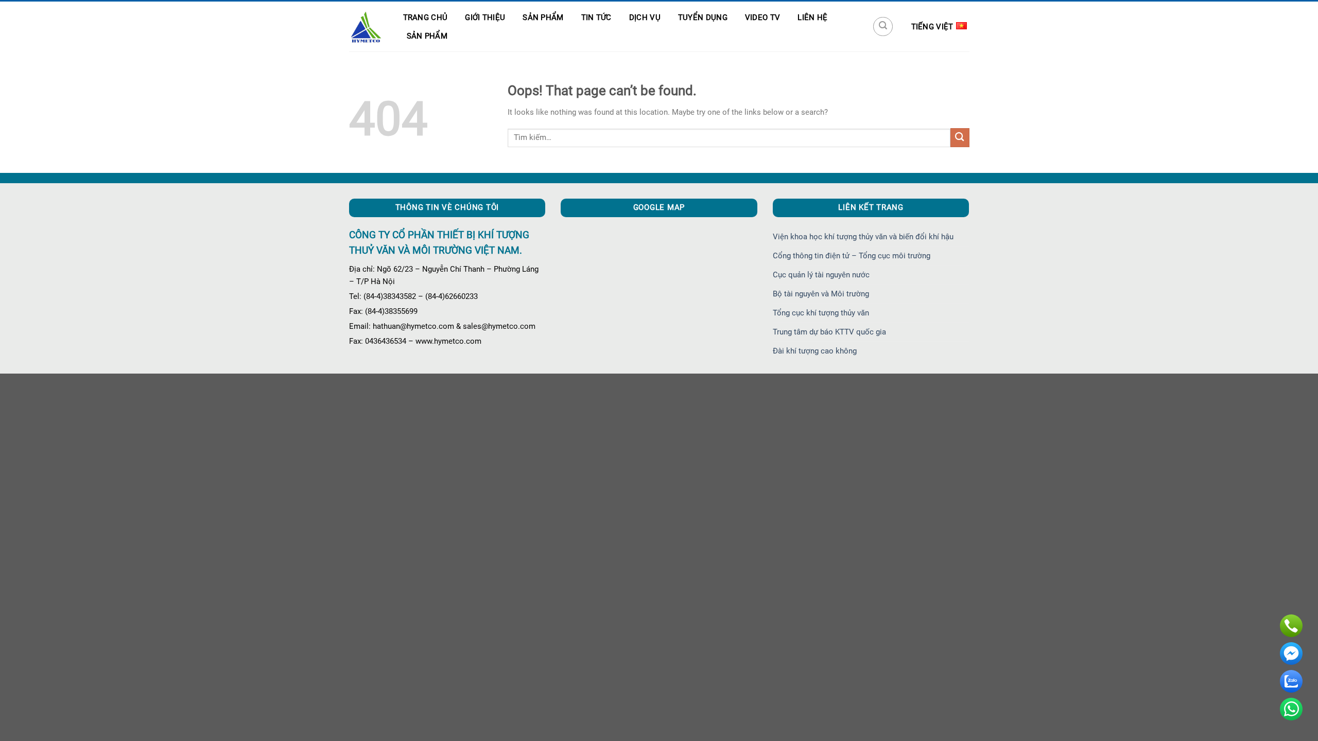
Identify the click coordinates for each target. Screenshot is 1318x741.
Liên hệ (812, 17)
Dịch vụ (645, 17)
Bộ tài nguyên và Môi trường (821, 293)
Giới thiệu (485, 17)
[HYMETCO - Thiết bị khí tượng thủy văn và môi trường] (366, 26)
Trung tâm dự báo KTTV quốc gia (829, 332)
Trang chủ (425, 17)
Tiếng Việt (932, 26)
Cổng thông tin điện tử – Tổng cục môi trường (851, 255)
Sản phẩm (543, 17)
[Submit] (959, 137)
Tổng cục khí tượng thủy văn (821, 312)
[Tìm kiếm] (883, 27)
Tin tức (596, 17)
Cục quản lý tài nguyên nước (821, 274)
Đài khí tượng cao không (815, 351)
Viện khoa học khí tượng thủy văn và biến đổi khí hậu (863, 236)
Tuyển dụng (702, 17)
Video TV (762, 17)
